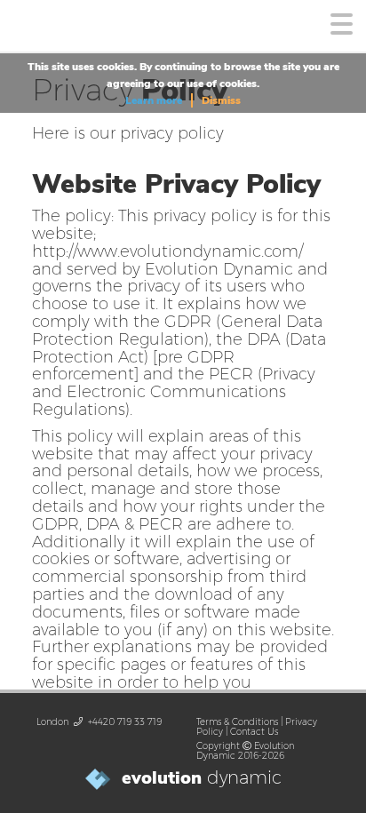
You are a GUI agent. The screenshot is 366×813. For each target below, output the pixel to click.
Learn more (153, 100)
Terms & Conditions (237, 722)
